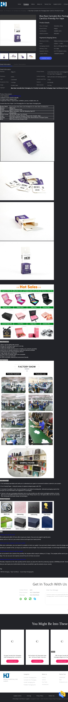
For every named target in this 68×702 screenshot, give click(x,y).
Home (19, 4)
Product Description (20, 64)
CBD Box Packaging (4, 572)
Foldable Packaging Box (30, 685)
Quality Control (57, 4)
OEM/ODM (62, 677)
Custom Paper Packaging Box (27, 572)
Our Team (44, 682)
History (44, 677)
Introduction (45, 684)
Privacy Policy (39, 695)
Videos (33, 4)
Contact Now (46, 58)
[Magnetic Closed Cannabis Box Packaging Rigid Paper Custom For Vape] (12, 641)
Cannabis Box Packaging (30, 680)
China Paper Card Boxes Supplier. (21, 699)
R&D (60, 680)
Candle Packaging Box (29, 682)
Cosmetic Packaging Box (30, 677)
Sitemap (29, 695)
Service (44, 680)
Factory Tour (48, 4)
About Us (39, 4)
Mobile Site (51, 695)
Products (26, 4)
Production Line (63, 682)
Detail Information (5, 64)
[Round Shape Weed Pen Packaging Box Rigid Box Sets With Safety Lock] (37, 641)
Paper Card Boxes (15, 572)
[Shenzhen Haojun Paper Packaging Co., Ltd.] (21, 599)
